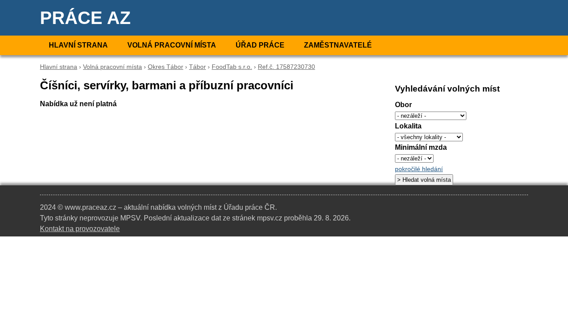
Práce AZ (85, 18)
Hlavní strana (78, 45)
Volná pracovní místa (171, 45)
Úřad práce (260, 45)
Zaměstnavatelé (338, 45)
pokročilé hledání (419, 169)
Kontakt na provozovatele (80, 228)
